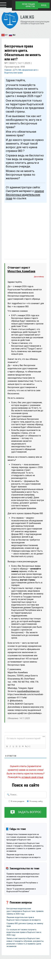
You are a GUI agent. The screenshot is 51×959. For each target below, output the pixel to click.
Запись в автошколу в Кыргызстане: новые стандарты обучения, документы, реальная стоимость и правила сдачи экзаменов (25, 847)
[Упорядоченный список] (16, 746)
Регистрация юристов (28, 5)
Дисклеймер (39, 277)
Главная (8, 70)
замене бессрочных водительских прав (25, 194)
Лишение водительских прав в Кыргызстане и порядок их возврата (23, 855)
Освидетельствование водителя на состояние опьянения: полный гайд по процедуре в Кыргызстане (23, 837)
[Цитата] (22, 746)
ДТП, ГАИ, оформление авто (25, 70)
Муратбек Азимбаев (21, 271)
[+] (28, 746)
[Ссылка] (25, 746)
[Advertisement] (25, 228)
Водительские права (13, 73)
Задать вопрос (29, 812)
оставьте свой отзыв (32, 777)
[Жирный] (6, 746)
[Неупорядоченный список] (19, 746)
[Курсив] (10, 746)
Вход (43, 5)
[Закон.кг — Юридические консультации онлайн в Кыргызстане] (25, 21)
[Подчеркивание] (13, 746)
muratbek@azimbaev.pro (28, 691)
